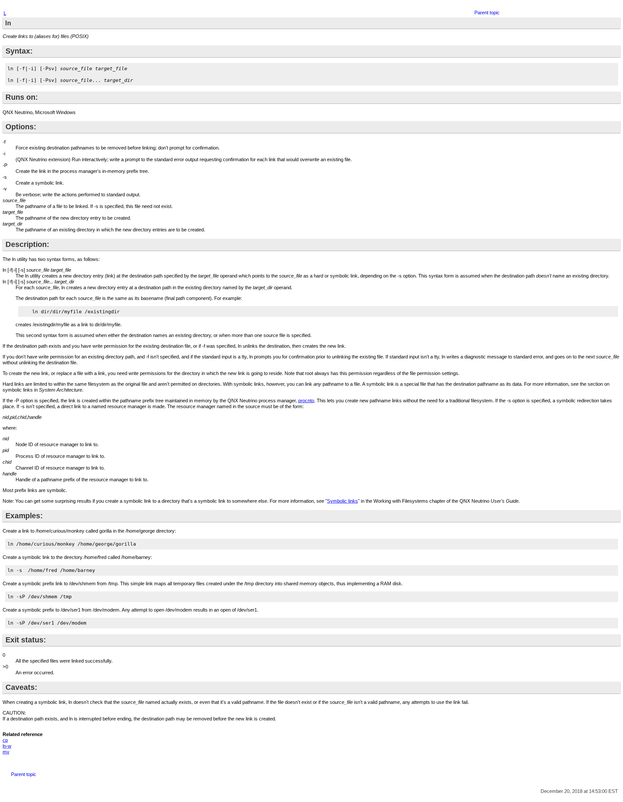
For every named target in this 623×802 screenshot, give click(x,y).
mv (6, 752)
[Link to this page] (606, 6)
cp (5, 740)
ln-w (7, 746)
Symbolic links (342, 501)
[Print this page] (614, 6)
